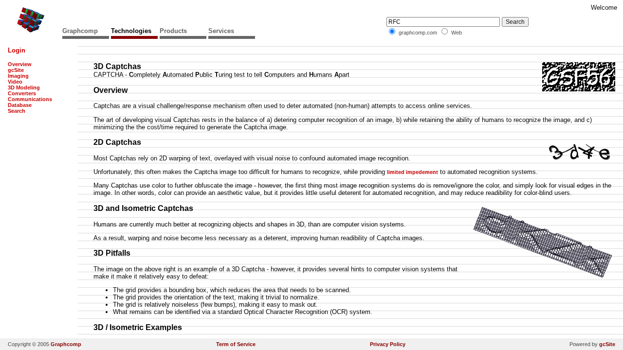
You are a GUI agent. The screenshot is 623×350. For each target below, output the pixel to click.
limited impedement (412, 172)
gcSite (16, 70)
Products (173, 31)
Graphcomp (80, 31)
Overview (20, 64)
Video (15, 82)
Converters (22, 93)
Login (16, 50)
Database (20, 105)
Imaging (18, 76)
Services (221, 31)
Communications (30, 99)
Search (16, 111)
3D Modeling (24, 87)
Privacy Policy (387, 344)
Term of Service (236, 344)
